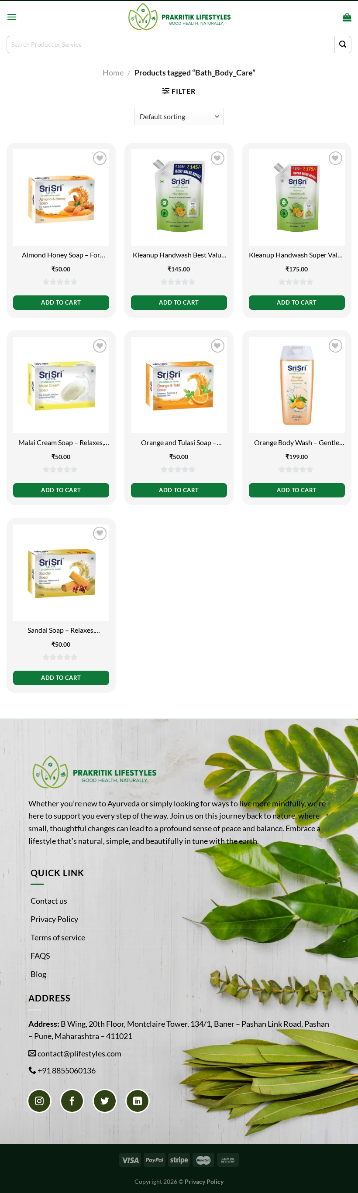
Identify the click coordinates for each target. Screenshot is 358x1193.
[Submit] (342, 44)
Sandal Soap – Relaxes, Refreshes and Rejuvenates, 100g (61, 630)
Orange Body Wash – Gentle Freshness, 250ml (296, 442)
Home (113, 72)
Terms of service (58, 937)
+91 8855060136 (67, 1070)
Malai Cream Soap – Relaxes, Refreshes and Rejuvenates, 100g (61, 442)
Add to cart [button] (61, 302)
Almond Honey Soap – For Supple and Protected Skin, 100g (61, 255)
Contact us (49, 900)
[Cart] (347, 17)
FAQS (40, 955)
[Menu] (12, 16)
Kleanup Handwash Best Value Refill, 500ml (179, 255)
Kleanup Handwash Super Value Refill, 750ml (297, 255)
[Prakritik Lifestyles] (179, 17)
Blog (38, 974)
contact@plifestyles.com (79, 1053)
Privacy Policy (54, 919)
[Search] (333, 16)
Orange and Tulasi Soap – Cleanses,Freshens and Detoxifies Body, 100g (179, 442)
